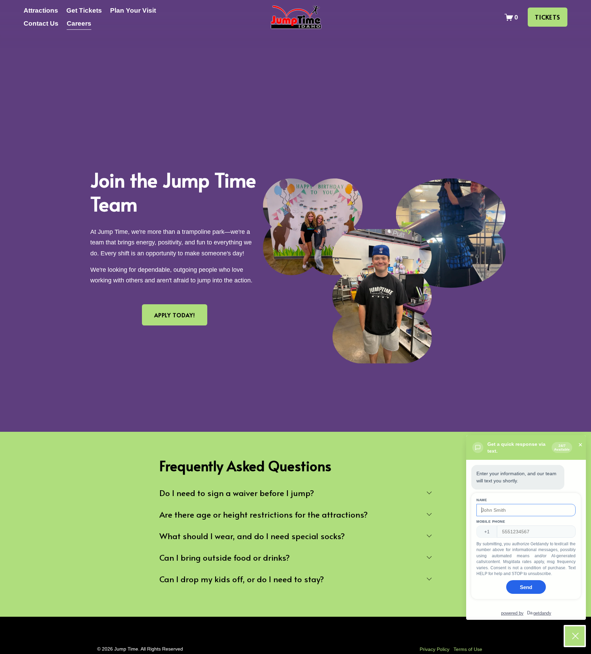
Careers (79, 23)
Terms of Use (468, 649)
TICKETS (547, 17)
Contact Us (41, 23)
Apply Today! (174, 315)
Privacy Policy (434, 649)
